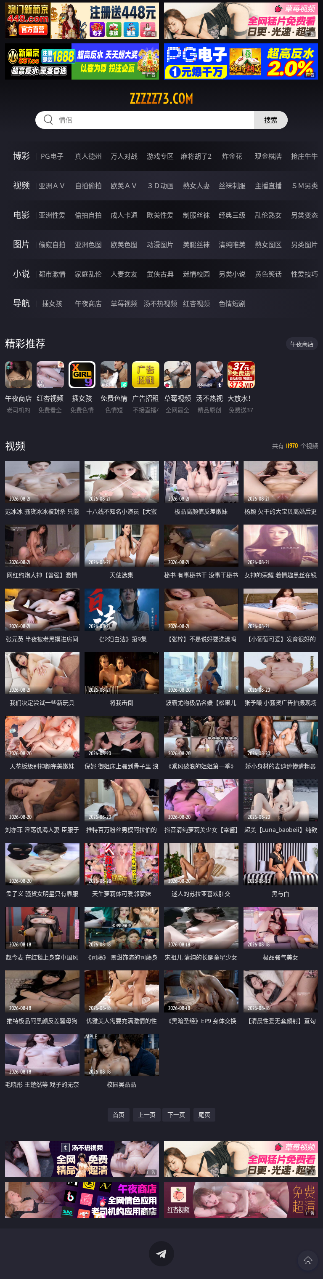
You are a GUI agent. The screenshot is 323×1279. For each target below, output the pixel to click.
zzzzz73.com (161, 98)
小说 (21, 274)
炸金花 (232, 156)
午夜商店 (88, 303)
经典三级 (232, 215)
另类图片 (304, 244)
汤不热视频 (160, 303)
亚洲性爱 (52, 215)
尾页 (204, 1115)
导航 (21, 303)
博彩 (21, 156)
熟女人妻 (196, 185)
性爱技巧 (304, 274)
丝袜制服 (232, 185)
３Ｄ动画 (160, 185)
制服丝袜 (196, 215)
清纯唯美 (232, 244)
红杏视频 (196, 303)
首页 (118, 1115)
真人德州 (88, 156)
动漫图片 (160, 244)
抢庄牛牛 (304, 156)
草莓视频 (124, 303)
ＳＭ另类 (304, 185)
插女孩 (52, 303)
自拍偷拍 (88, 185)
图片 (21, 244)
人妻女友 (124, 274)
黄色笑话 (268, 274)
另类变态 (304, 215)
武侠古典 (160, 274)
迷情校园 (196, 274)
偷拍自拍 (88, 215)
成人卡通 (124, 215)
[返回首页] (308, 1260)
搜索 (271, 120)
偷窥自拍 (52, 244)
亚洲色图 (88, 244)
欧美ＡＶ (124, 185)
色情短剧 (232, 303)
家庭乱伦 (88, 274)
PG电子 (52, 156)
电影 (21, 215)
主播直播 (268, 185)
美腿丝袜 (196, 244)
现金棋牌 (268, 156)
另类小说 (232, 274)
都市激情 (52, 274)
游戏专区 (160, 156)
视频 (21, 185)
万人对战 (124, 156)
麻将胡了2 (196, 156)
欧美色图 (124, 244)
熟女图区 (268, 244)
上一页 (147, 1115)
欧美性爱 (160, 215)
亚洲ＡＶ (52, 185)
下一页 (176, 1115)
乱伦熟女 (268, 215)
